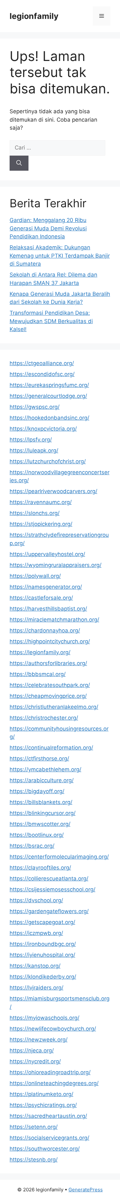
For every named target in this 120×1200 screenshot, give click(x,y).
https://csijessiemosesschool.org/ (52, 889)
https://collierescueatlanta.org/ (49, 878)
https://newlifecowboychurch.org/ (53, 1028)
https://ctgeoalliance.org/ (42, 363)
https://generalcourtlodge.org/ (48, 396)
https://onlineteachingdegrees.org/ (54, 1083)
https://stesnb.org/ (34, 1159)
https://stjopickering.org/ (41, 524)
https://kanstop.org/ (35, 966)
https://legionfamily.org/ (40, 652)
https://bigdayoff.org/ (37, 791)
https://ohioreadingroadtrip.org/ (50, 1072)
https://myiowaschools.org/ (44, 1018)
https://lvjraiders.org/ (36, 987)
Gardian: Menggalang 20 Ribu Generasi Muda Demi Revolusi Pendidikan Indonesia (48, 228)
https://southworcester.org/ (45, 1148)
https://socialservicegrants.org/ (49, 1138)
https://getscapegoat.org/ (42, 922)
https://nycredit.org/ (35, 1061)
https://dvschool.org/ (36, 900)
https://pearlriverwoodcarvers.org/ (53, 491)
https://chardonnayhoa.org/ (45, 630)
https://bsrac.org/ (32, 846)
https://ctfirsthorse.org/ (39, 758)
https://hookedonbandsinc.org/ (49, 418)
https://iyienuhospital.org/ (42, 955)
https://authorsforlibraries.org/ (48, 663)
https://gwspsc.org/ (35, 407)
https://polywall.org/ (35, 576)
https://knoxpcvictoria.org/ (43, 428)
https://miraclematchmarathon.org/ (54, 619)
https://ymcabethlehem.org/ (45, 769)
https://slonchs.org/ (35, 513)
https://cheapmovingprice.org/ (48, 696)
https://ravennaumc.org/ (41, 502)
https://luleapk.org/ (34, 450)
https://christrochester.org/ (44, 718)
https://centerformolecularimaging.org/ (59, 856)
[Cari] (19, 163)
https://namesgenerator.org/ (46, 587)
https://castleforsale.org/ (41, 598)
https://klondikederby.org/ (43, 976)
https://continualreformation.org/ (51, 747)
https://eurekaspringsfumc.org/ (49, 385)
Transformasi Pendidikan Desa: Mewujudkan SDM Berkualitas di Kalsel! (51, 321)
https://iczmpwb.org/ (36, 933)
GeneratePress (85, 1190)
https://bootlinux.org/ (37, 835)
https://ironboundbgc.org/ (43, 944)
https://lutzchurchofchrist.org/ (48, 461)
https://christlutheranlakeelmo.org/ (54, 707)
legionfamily (34, 16)
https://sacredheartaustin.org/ (48, 1116)
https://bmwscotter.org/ (40, 824)
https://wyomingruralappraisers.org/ (55, 565)
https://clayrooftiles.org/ (40, 867)
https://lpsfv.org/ (31, 439)
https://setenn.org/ (34, 1127)
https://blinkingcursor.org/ (43, 813)
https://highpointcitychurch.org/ (50, 641)
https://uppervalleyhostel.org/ (47, 554)
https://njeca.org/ (32, 1050)
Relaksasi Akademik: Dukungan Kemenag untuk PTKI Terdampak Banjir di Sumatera (60, 255)
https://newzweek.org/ (39, 1039)
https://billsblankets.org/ (41, 802)
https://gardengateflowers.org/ (49, 911)
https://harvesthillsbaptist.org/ (48, 608)
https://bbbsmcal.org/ (38, 674)
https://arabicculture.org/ (42, 780)
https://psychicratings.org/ (43, 1105)
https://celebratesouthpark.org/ (50, 685)
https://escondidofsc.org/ (42, 374)
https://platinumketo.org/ (41, 1094)
